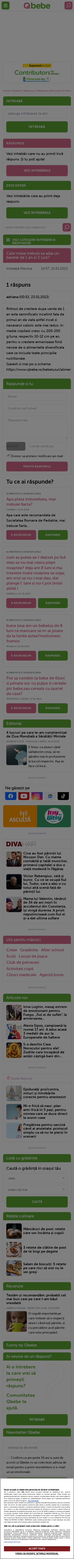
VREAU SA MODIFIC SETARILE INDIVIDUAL (36, 1553)
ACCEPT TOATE (37, 1548)
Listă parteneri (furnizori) (12, 1542)
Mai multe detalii (33, 1501)
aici (59, 1513)
